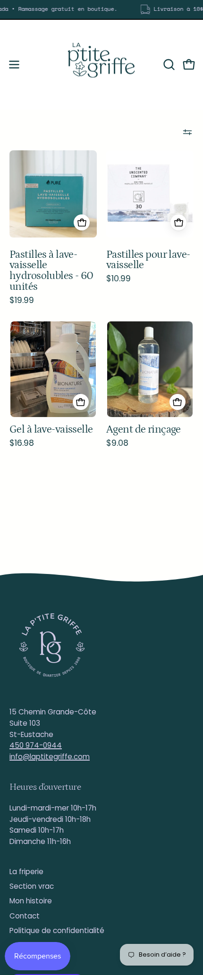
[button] (168, 64)
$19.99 (21, 300)
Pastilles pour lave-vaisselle (148, 260)
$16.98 (21, 443)
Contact (24, 916)
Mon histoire (30, 901)
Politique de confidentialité (56, 930)
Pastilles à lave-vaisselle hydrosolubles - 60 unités (51, 271)
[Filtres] (187, 132)
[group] (101, 9)
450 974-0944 (35, 745)
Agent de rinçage (143, 429)
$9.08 (117, 443)
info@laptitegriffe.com (49, 757)
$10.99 (118, 279)
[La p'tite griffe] (101, 64)
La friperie (26, 872)
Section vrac (31, 886)
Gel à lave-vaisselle (51, 429)
